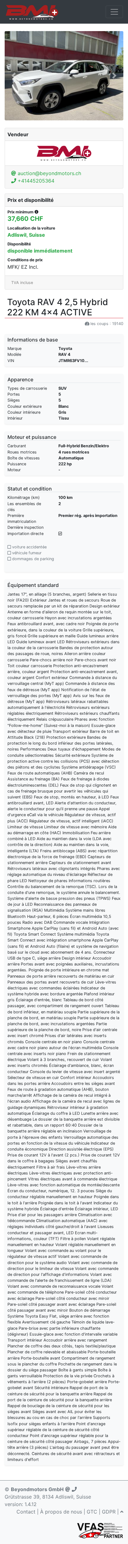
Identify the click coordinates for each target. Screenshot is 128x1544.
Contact (25, 1512)
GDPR (109, 1512)
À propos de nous (61, 1512)
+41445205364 (35, 181)
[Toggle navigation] (114, 12)
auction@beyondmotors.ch (48, 173)
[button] (13, 75)
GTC (92, 1512)
